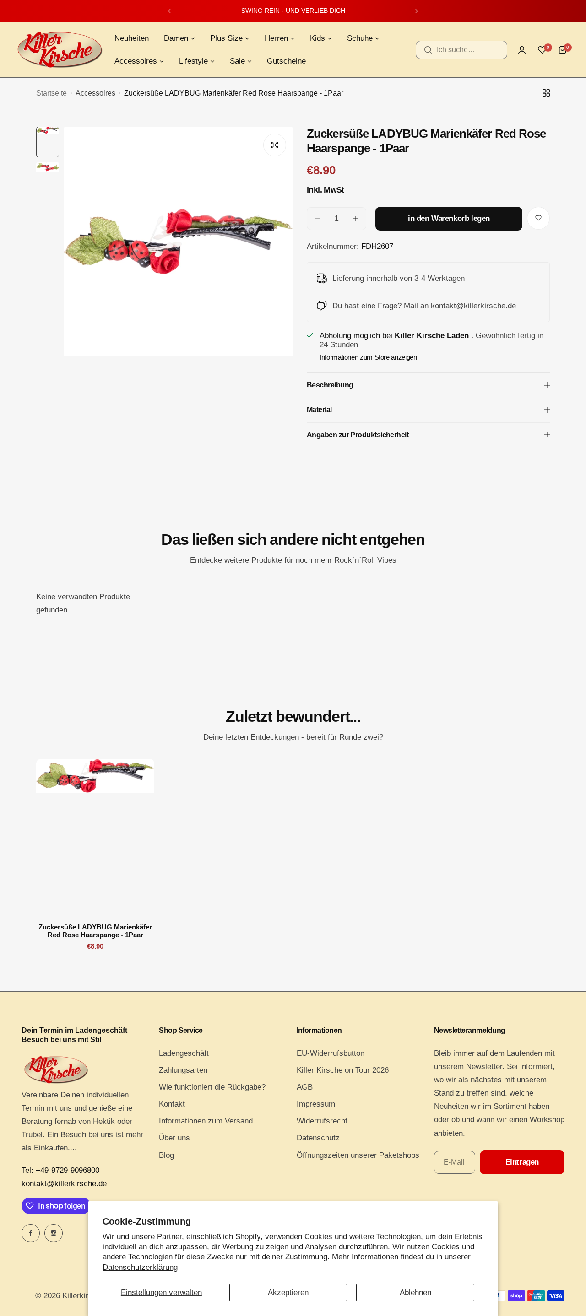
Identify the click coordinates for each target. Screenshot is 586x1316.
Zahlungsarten (183, 1070)
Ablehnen (415, 1292)
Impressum (316, 1104)
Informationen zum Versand (206, 1121)
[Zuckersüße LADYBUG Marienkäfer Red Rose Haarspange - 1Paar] (95, 837)
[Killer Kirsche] (59, 50)
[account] (522, 50)
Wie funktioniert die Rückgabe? (212, 1087)
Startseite (51, 93)
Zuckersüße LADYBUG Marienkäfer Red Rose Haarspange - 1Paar (95, 931)
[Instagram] (53, 1233)
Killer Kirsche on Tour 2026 (343, 1070)
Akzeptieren (288, 1292)
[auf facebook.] (31, 1233)
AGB (305, 1087)
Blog (166, 1155)
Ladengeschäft (184, 1053)
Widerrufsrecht (322, 1121)
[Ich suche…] (428, 50)
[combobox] (461, 50)
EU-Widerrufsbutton (330, 1053)
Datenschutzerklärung (140, 1267)
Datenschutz (318, 1137)
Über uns (174, 1137)
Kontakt (172, 1104)
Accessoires (95, 93)
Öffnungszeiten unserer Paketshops (358, 1155)
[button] (169, 11)
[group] (178, 279)
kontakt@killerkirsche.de (64, 1183)
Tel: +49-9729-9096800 (60, 1170)
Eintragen (522, 1162)
